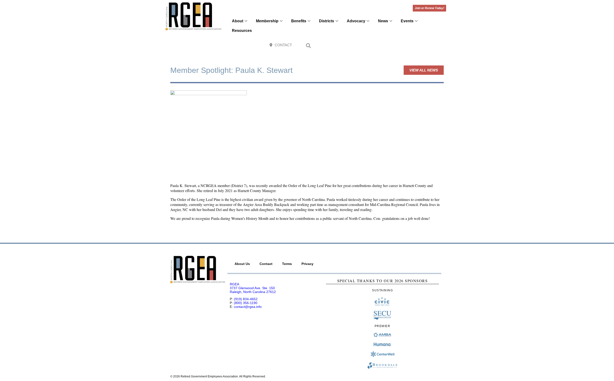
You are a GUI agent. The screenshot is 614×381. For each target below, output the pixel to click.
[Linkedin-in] (441, 45)
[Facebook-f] (410, 45)
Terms (287, 264)
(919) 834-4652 (246, 299)
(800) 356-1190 (245, 303)
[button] (308, 46)
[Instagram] (420, 45)
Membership (267, 21)
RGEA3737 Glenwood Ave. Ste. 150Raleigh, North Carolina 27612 (253, 288)
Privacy (307, 264)
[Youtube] (430, 45)
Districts (326, 21)
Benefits (298, 21)
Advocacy (356, 21)
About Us (242, 264)
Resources (242, 31)
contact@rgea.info (248, 307)
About (237, 21)
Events (407, 21)
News (383, 21)
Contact (266, 264)
